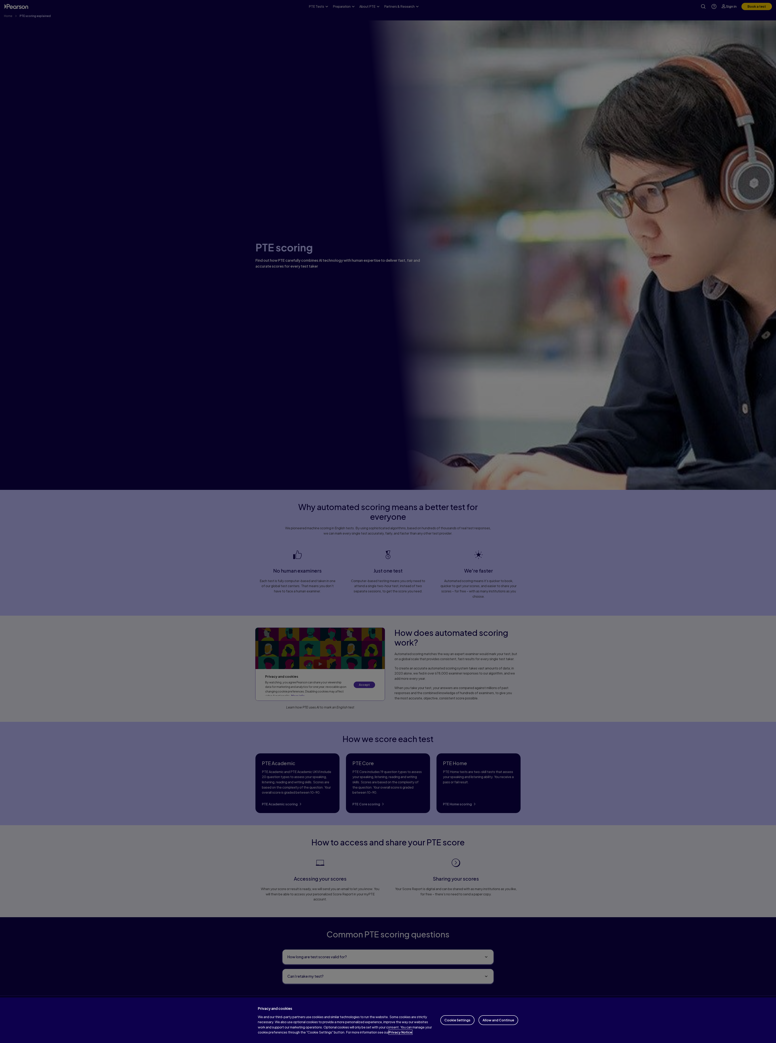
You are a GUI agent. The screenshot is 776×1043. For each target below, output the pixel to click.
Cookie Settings (457, 1020)
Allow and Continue (498, 1020)
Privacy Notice (400, 1032)
